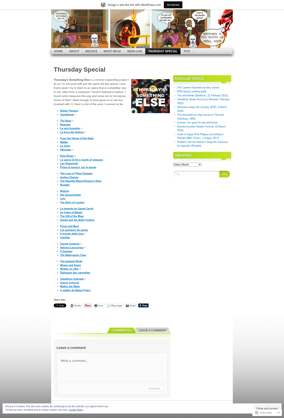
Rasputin (65, 124)
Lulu (62, 198)
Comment (154, 388)
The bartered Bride (71, 261)
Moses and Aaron (70, 265)
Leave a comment (153, 330)
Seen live (134, 51)
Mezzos (91, 51)
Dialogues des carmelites (75, 272)
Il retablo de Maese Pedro (75, 290)
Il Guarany (66, 251)
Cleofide (65, 237)
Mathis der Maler (70, 286)
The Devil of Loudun (72, 202)
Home (58, 51)
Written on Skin (69, 268)
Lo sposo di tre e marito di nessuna (81, 159)
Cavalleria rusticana (72, 278)
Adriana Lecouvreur (72, 247)
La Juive (65, 145)
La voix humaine (70, 128)
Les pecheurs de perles (74, 230)
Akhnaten (65, 149)
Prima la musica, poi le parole (78, 167)
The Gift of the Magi (72, 216)
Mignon (64, 191)
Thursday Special (163, 51)
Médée (64, 142)
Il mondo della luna (71, 233)
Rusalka (65, 184)
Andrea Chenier (69, 177)
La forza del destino (72, 132)
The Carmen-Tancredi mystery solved (198, 87)
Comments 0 (122, 330)
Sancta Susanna (69, 243)
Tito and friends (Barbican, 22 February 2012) (202, 95)
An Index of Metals (71, 212)
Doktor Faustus (69, 110)
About (74, 51)
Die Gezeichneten (70, 194)
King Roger (67, 155)
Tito (187, 51)
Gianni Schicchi (69, 282)
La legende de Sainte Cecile (76, 208)
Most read (112, 51)
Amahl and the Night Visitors (77, 220)
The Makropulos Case (73, 255)
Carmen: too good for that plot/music (197, 122)
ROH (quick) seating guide (192, 91)
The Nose (65, 120)
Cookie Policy (76, 410)
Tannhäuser (67, 114)
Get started (173, 4)
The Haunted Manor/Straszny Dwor (81, 181)
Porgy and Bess (69, 226)
